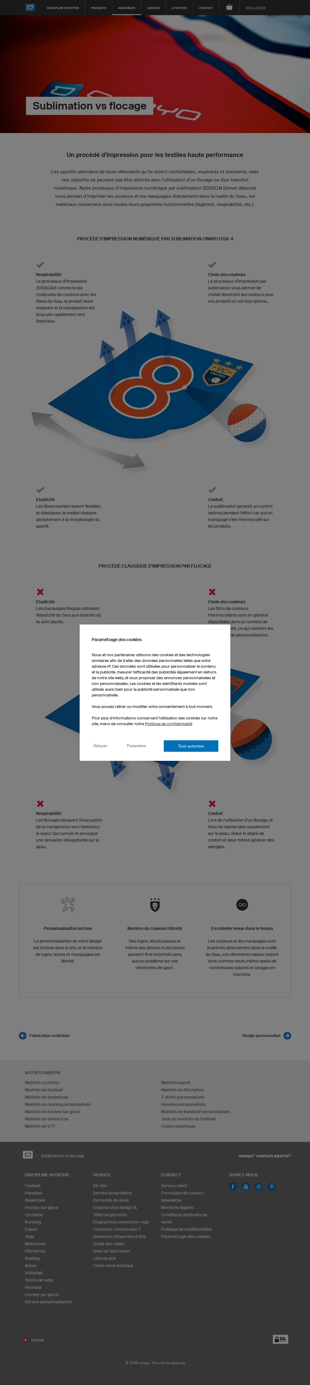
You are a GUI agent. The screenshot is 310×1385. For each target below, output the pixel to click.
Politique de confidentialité (168, 724)
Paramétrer (136, 746)
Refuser (100, 746)
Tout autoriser (191, 746)
